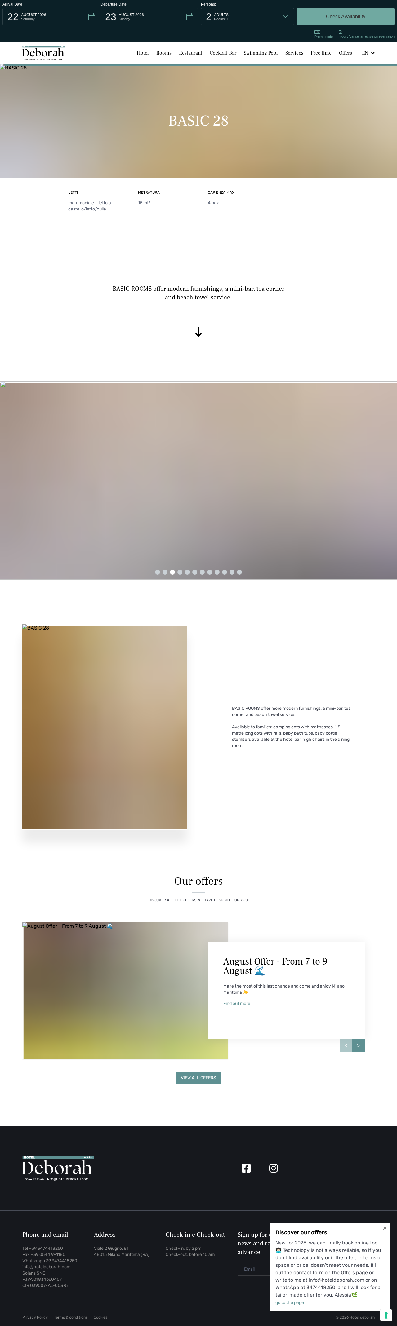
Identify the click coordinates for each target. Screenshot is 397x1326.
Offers (345, 53)
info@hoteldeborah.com (46, 1267)
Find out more (236, 1003)
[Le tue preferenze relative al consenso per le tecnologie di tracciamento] (386, 1315)
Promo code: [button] (324, 36)
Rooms (164, 53)
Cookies (100, 1317)
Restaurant (190, 53)
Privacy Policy (35, 1317)
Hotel (143, 53)
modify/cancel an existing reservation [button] (367, 36)
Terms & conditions (70, 1317)
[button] (51, 16)
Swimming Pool (261, 53)
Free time (321, 53)
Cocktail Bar (223, 53)
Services (294, 53)
